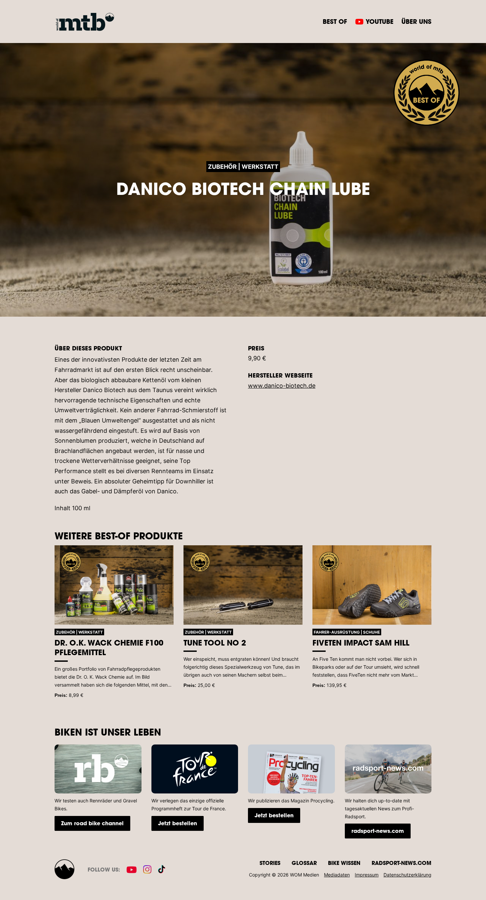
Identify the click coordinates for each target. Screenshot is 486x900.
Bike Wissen (344, 862)
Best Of (335, 21)
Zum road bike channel (92, 823)
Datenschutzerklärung (407, 875)
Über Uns (416, 21)
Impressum (367, 875)
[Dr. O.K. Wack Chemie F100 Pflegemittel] (114, 585)
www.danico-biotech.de (281, 385)
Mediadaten (337, 875)
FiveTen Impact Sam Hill (360, 643)
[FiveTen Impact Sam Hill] (371, 585)
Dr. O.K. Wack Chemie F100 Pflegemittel (109, 647)
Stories (270, 862)
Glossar (304, 862)
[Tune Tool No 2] (243, 585)
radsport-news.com (377, 830)
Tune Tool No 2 (214, 643)
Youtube (379, 21)
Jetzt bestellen (177, 823)
